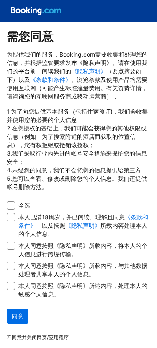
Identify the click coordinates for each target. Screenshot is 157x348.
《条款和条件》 (50, 79)
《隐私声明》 (88, 71)
